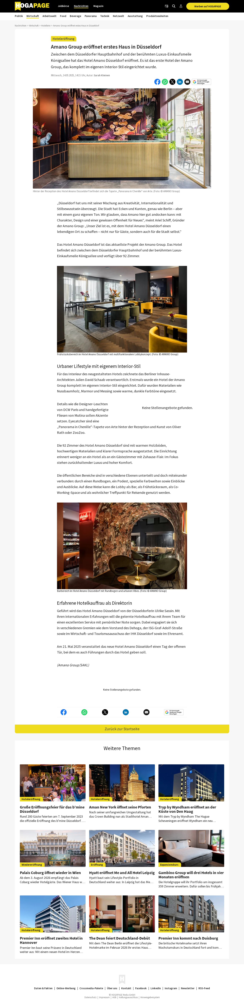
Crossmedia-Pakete (91, 988)
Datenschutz (90, 997)
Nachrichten (81, 6)
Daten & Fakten (43, 988)
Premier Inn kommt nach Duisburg (188, 938)
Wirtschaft (32, 16)
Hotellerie (45, 25)
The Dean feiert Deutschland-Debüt (119, 938)
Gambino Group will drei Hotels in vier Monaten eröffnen (191, 874)
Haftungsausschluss (128, 997)
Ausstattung (135, 16)
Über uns (112, 988)
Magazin (98, 6)
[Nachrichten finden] (173, 6)
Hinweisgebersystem (150, 997)
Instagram (171, 988)
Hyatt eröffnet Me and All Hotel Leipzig (122, 872)
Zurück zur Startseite (122, 728)
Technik (104, 16)
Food (63, 16)
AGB (114, 997)
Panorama (91, 16)
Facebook (141, 988)
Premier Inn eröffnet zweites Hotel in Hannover (51, 940)
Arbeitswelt (49, 16)
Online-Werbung (66, 988)
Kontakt (126, 988)
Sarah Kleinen (102, 75)
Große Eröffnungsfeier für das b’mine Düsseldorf (52, 809)
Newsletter (188, 988)
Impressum (104, 997)
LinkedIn (156, 988)
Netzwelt (118, 16)
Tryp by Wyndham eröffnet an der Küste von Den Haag (187, 809)
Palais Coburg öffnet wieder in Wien (50, 872)
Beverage (75, 16)
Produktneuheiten (157, 16)
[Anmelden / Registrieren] (181, 6)
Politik (19, 16)
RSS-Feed (204, 988)
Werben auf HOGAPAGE (207, 6)
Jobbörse (63, 6)
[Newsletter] (166, 6)
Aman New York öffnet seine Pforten (120, 807)
